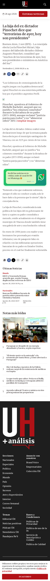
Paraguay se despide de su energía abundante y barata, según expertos (23, 347)
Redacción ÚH (27, 302)
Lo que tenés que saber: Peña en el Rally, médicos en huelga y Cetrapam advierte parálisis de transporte (25, 381)
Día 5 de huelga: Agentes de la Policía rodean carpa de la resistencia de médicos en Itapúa (26, 369)
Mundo (6, 273)
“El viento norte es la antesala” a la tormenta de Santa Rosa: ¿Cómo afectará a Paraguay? (26, 357)
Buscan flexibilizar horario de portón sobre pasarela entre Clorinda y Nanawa (16, 295)
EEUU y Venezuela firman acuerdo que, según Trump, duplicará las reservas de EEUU (17, 278)
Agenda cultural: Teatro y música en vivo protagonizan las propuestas (25, 391)
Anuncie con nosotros (33, 457)
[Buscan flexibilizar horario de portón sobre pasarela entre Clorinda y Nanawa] (41, 293)
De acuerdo (25, 577)
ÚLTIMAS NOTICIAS (33, 14)
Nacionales (7, 291)
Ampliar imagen (26, 120)
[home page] (25, 4)
